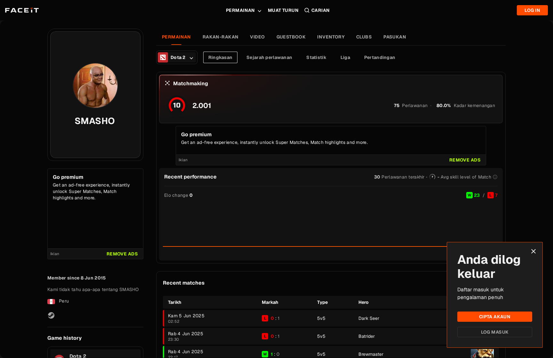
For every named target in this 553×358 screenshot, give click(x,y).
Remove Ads (122, 254)
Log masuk (495, 332)
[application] (331, 224)
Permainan (240, 10)
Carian (320, 10)
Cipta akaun (495, 317)
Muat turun (283, 10)
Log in (532, 10)
